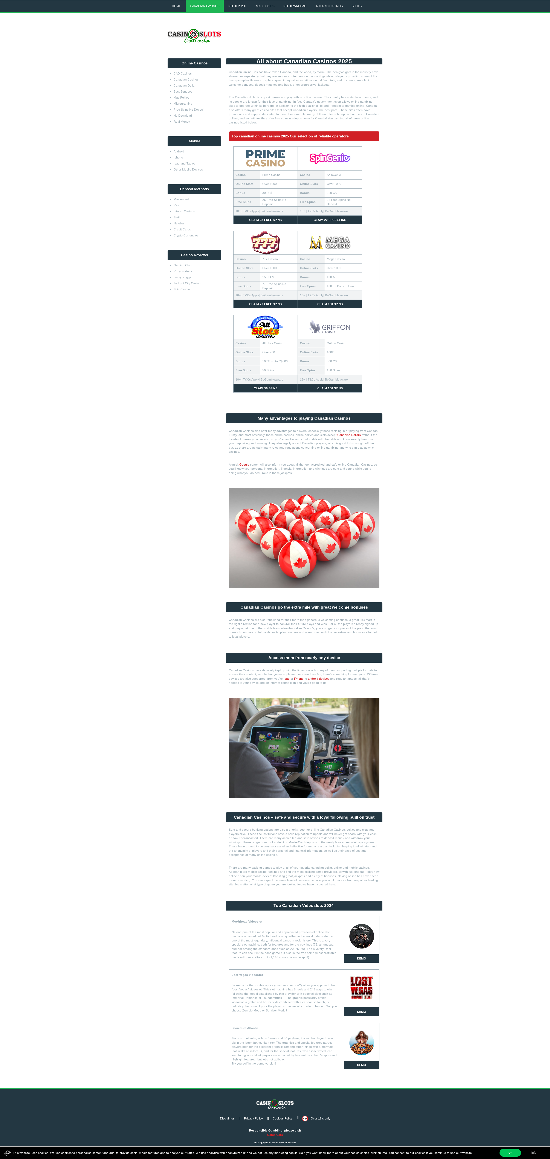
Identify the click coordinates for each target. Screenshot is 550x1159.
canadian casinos (204, 6)
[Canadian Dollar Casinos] (195, 36)
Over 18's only (320, 1118)
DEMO (361, 958)
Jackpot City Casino (187, 283)
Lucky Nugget (183, 277)
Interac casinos (329, 6)
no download (294, 6)
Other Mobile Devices (188, 169)
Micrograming (183, 103)
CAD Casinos (183, 73)
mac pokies (265, 6)
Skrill (177, 217)
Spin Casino (182, 289)
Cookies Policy (282, 1118)
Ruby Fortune (183, 271)
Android (179, 151)
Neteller (179, 223)
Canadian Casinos (186, 79)
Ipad (287, 678)
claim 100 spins (330, 304)
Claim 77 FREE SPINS (265, 304)
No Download (183, 115)
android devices (318, 678)
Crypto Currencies (186, 235)
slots (357, 6)
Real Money (182, 121)
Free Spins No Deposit (189, 109)
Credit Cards (182, 229)
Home (176, 6)
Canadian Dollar (185, 85)
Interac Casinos (184, 211)
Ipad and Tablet (184, 163)
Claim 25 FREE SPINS (265, 220)
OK (510, 1152)
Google (244, 464)
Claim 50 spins (265, 388)
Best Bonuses (183, 91)
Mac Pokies (181, 97)
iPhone (299, 678)
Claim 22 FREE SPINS (330, 220)
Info (533, 1152)
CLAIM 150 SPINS (330, 388)
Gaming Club (182, 265)
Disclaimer (227, 1118)
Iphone (178, 157)
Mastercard (182, 199)
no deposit (237, 6)
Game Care (275, 1134)
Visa (176, 205)
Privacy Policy (253, 1118)
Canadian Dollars (349, 435)
